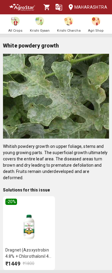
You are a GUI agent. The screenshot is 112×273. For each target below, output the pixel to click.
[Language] (59, 7)
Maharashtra (90, 7)
